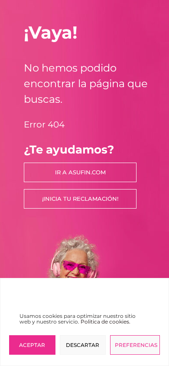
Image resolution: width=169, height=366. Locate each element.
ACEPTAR (32, 345)
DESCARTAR (82, 345)
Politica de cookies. (105, 321)
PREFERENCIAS (136, 345)
